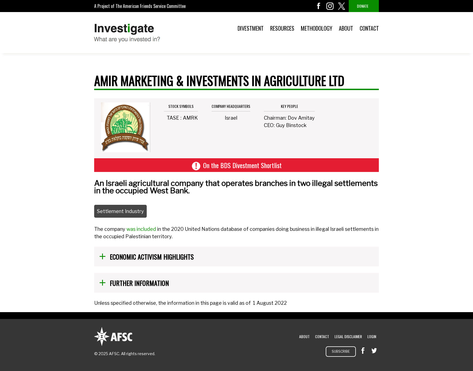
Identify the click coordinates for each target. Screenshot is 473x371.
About (346, 28)
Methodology (316, 28)
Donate (362, 6)
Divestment (251, 28)
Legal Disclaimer (348, 336)
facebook (318, 6)
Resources (282, 28)
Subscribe (341, 351)
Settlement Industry (120, 211)
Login (371, 336)
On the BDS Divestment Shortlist (242, 165)
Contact (369, 28)
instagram (330, 6)
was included (141, 229)
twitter (341, 6)
